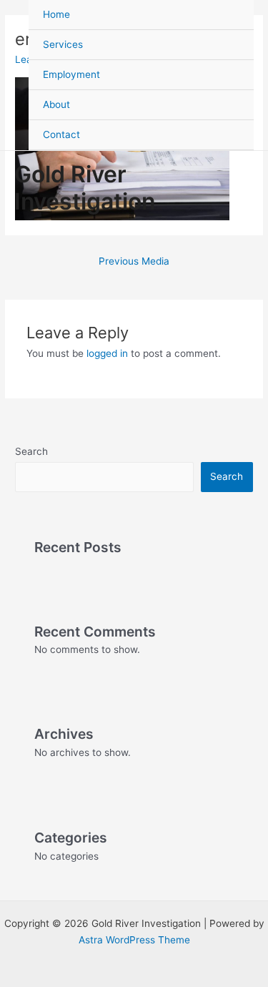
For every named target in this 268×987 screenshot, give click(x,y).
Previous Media (134, 261)
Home (56, 14)
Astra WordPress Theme (134, 940)
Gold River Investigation (84, 187)
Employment (71, 74)
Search (31, 451)
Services (63, 44)
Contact (61, 134)
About (56, 104)
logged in (107, 353)
